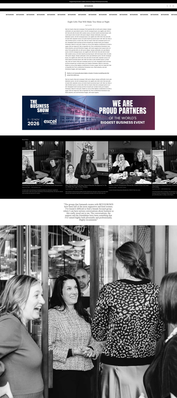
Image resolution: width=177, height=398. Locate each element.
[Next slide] (153, 168)
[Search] (167, 5)
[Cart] (173, 5)
